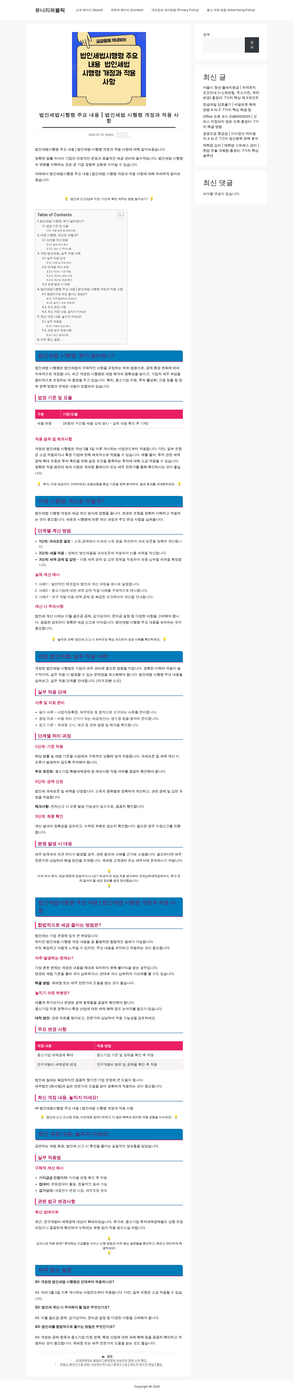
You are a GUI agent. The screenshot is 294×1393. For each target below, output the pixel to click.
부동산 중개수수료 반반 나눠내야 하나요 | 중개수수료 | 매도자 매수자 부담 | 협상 (111, 1364)
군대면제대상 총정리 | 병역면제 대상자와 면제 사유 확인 (111, 1360)
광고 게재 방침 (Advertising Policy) (231, 10)
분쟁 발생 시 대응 (59, 284)
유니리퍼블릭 (50, 10)
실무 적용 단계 (56, 258)
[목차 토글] (118, 215)
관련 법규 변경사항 (60, 330)
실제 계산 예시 (60, 244)
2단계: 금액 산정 (63, 275)
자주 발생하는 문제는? (65, 298)
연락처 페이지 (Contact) (127, 10)
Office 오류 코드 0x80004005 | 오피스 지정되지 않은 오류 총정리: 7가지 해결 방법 (231, 121)
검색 (206, 34)
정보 (110, 1356)
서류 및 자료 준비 (62, 262)
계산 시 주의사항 (62, 248)
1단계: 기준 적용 (62, 271)
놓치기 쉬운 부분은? (64, 302)
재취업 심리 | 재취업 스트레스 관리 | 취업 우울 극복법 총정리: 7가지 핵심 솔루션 (231, 150)
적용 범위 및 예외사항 (63, 230)
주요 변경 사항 (57, 307)
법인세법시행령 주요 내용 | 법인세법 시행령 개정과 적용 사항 (82, 289)
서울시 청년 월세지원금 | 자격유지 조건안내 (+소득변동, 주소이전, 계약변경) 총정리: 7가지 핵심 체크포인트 (231, 92)
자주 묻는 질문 (50, 339)
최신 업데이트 (60, 334)
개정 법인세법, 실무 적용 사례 (61, 253)
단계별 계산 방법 (57, 240)
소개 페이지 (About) (89, 10)
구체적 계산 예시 (61, 326)
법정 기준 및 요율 (57, 226)
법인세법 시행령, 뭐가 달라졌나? (62, 221)
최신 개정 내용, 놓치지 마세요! (67, 311)
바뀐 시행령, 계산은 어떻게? (59, 235)
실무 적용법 (54, 321)
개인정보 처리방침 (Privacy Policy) (175, 10)
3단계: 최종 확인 (63, 279)
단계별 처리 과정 (58, 267)
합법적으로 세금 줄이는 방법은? (67, 294)
